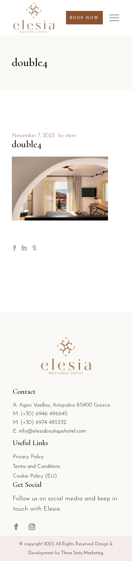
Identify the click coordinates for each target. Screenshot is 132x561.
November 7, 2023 (33, 135)
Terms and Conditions (36, 466)
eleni (70, 135)
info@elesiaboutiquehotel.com (52, 431)
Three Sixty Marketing (82, 553)
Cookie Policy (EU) (35, 476)
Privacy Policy (28, 457)
